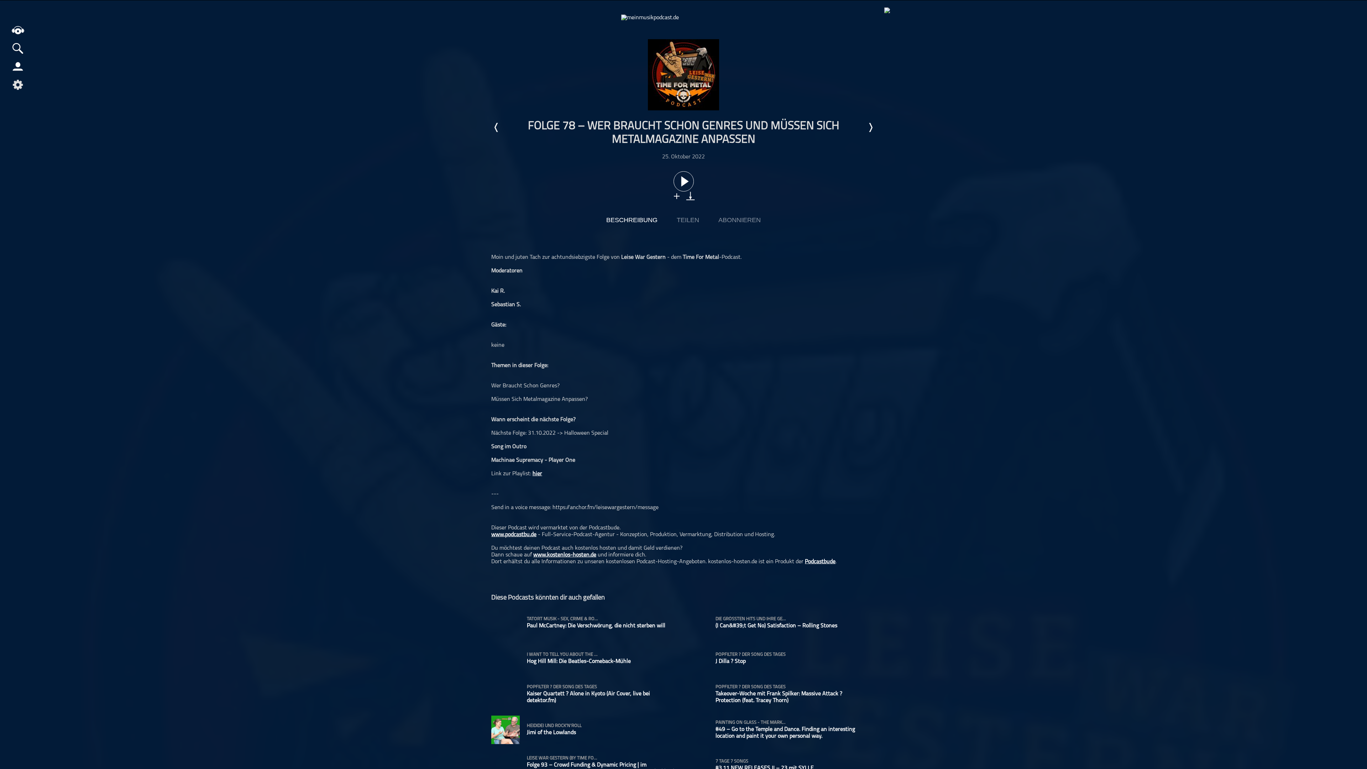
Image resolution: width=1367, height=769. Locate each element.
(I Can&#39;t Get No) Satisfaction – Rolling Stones (776, 626)
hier (537, 474)
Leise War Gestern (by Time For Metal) (562, 758)
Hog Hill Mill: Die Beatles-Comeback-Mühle (579, 661)
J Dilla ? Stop (731, 661)
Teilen (688, 220)
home (18, 30)
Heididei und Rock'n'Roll (554, 725)
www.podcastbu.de (513, 535)
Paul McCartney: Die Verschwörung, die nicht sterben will (596, 626)
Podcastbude (820, 562)
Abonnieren (739, 220)
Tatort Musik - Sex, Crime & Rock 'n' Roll (562, 619)
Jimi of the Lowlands (551, 733)
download (690, 196)
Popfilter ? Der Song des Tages (751, 654)
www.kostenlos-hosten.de (564, 555)
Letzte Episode (496, 127)
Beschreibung (632, 220)
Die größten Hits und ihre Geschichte (751, 619)
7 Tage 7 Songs (732, 761)
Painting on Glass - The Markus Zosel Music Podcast (751, 722)
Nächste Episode (870, 127)
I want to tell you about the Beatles (562, 654)
